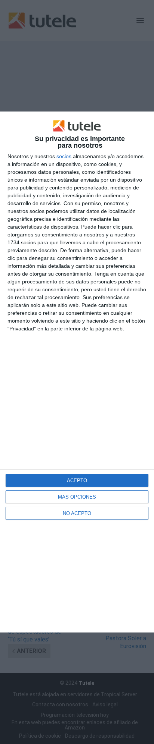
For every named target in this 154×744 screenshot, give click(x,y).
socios (63, 156)
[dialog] (77, 372)
